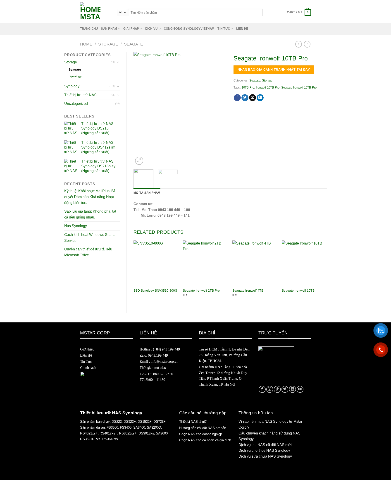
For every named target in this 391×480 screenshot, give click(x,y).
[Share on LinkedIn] (260, 97)
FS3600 (112, 427)
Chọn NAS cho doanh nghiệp (200, 434)
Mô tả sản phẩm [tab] (147, 192)
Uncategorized (76, 104)
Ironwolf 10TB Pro (267, 87)
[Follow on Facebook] (262, 389)
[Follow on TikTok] (277, 389)
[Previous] (141, 109)
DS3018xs (146, 433)
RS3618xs (110, 439)
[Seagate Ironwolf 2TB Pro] (205, 263)
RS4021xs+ (89, 433)
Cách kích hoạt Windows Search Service (90, 237)
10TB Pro (248, 87)
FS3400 (125, 427)
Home (86, 44)
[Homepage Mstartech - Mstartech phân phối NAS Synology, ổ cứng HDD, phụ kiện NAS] (95, 12)
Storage (108, 44)
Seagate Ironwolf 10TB (298, 290)
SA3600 (162, 433)
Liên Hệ (86, 355)
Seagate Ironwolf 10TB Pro (299, 87)
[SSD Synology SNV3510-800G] (156, 263)
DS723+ (159, 421)
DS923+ (130, 421)
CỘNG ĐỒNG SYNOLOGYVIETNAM (189, 28)
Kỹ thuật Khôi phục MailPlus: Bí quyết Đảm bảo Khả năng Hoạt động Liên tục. (89, 196)
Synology (75, 76)
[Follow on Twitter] (284, 389)
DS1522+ (145, 421)
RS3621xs (127, 433)
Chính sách (88, 368)
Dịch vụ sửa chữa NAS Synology (265, 456)
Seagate (133, 44)
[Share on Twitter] (244, 97)
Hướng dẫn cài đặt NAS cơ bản (202, 428)
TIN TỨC (223, 28)
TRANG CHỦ (89, 28)
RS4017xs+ (108, 433)
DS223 (117, 421)
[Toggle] (118, 62)
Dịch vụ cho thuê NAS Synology (264, 450)
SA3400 (139, 427)
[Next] (219, 109)
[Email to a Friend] (252, 97)
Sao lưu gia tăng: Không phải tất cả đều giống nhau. (90, 214)
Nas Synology (75, 226)
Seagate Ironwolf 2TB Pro (201, 290)
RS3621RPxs (90, 439)
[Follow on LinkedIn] (292, 389)
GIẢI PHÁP (131, 28)
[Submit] (266, 12)
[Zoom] (139, 161)
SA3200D (154, 427)
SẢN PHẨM (109, 28)
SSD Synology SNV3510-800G (155, 290)
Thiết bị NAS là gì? (193, 421)
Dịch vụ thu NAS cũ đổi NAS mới (265, 445)
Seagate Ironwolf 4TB (247, 290)
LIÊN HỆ (242, 28)
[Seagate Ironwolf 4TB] (254, 263)
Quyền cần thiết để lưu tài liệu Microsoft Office (88, 252)
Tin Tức (86, 361)
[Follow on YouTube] (300, 389)
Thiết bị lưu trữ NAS (80, 95)
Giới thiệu (87, 349)
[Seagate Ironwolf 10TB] (304, 263)
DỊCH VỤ (151, 28)
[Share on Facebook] (237, 97)
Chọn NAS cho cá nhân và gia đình (205, 440)
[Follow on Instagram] (269, 389)
